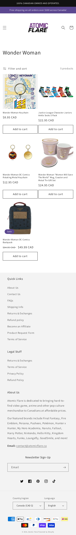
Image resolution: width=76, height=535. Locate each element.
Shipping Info (15, 307)
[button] (5, 28)
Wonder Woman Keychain (16, 112)
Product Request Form (20, 332)
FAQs (10, 300)
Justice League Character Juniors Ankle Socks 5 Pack (55, 114)
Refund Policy (15, 380)
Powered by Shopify (46, 532)
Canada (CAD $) (25, 505)
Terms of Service (17, 339)
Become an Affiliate (18, 326)
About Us (12, 287)
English (52, 505)
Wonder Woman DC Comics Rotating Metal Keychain (16, 176)
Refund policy (15, 320)
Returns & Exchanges (19, 313)
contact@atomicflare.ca (31, 445)
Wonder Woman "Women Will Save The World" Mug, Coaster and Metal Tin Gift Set (55, 177)
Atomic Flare (33, 532)
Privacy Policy (15, 373)
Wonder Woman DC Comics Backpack (16, 241)
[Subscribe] (64, 467)
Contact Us (13, 294)
